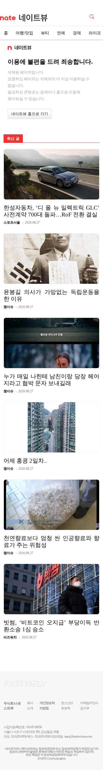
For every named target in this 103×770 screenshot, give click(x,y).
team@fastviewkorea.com (78, 736)
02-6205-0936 (19, 736)
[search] (93, 16)
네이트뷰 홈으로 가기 (29, 114)
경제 (77, 33)
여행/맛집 (24, 33)
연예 (61, 33)
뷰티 (45, 33)
